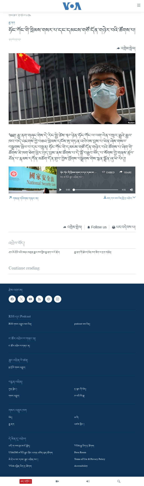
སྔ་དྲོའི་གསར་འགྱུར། (17, 367)
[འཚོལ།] (118, 481)
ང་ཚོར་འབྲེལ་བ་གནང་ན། (19, 346)
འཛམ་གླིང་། (79, 424)
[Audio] (88, 481)
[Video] (57, 481)
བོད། (10, 418)
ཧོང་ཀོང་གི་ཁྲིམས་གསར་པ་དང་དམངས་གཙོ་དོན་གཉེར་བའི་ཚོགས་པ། (89, 173)
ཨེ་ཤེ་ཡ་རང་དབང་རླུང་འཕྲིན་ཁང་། (23, 459)
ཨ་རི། (76, 418)
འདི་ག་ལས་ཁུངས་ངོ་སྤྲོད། (19, 446)
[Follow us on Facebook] (12, 299)
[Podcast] (48, 299)
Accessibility (81, 466)
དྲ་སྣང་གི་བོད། (80, 389)
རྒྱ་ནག (12, 23)
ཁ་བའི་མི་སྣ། (79, 396)
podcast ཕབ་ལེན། (82, 324)
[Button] (126, 48)
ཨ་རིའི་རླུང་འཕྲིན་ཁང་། (73, 177)
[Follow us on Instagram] (57, 299)
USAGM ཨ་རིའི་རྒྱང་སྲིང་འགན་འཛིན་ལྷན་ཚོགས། (31, 453)
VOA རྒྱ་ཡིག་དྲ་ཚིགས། (84, 446)
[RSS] (39, 299)
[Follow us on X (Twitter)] (21, 299)
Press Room (80, 453)
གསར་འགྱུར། (14, 396)
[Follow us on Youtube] (30, 299)
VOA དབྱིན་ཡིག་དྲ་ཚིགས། (20, 466)
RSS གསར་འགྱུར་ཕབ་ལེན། (20, 324)
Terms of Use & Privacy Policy (89, 459)
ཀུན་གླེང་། (13, 389)
